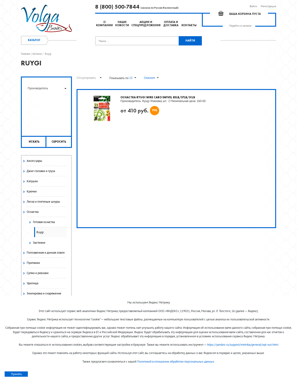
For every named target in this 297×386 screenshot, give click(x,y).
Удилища (32, 283)
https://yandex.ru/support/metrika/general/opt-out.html (242, 345)
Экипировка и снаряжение (44, 293)
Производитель (38, 88)
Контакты (189, 25)
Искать (34, 141)
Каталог (34, 40)
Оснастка (33, 212)
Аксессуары (34, 161)
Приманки (33, 263)
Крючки (32, 191)
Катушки (32, 181)
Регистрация (268, 6)
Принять (16, 374)
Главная (25, 53)
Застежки (39, 243)
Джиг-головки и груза (41, 171)
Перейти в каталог (240, 25)
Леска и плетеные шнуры (43, 202)
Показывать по (119, 78)
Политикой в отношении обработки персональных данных (175, 362)
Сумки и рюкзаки (37, 273)
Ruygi (40, 232)
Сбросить (59, 141)
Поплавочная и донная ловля (46, 253)
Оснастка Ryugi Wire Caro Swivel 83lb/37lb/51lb (157, 97)
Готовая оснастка (44, 222)
